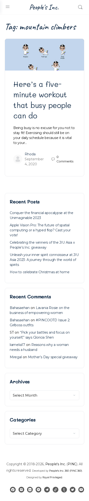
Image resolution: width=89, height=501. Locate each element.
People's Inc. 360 (59, 470)
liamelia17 (17, 345)
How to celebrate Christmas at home (40, 272)
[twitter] (72, 489)
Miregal (16, 357)
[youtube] (81, 489)
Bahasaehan (20, 308)
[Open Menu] (7, 6)
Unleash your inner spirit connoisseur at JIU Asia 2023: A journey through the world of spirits (44, 260)
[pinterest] (38, 489)
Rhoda (30, 154)
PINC (72, 464)
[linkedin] (30, 489)
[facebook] (13, 489)
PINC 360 (75, 470)
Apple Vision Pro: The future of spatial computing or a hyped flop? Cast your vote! (40, 230)
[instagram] (21, 489)
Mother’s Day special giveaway (53, 357)
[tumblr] (64, 489)
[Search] (80, 7)
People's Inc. (44, 7)
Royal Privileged (52, 477)
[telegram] (47, 489)
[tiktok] (55, 489)
